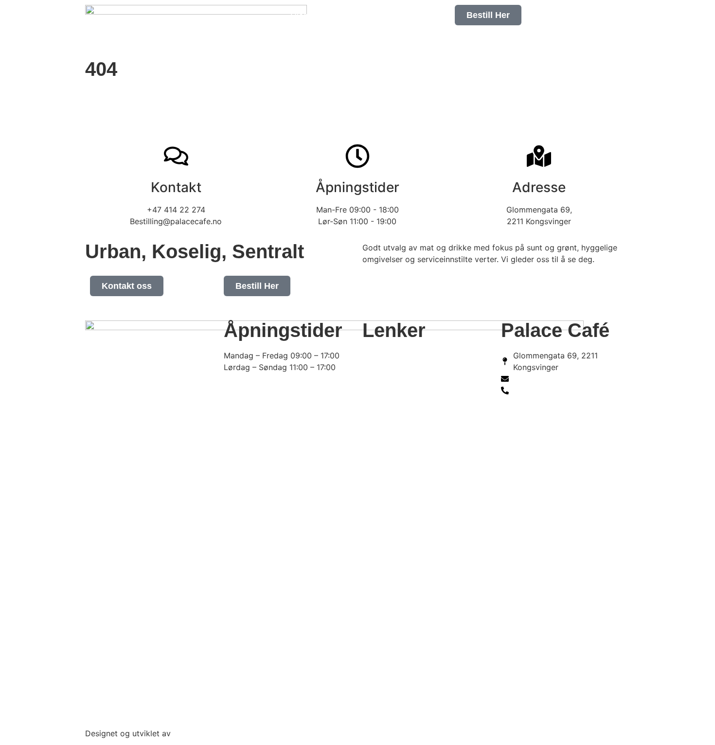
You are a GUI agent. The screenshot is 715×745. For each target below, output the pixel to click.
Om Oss (346, 16)
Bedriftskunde (408, 16)
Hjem (300, 16)
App (362, 38)
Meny (324, 38)
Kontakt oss (412, 38)
